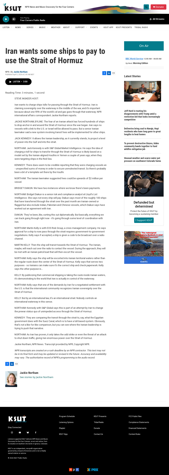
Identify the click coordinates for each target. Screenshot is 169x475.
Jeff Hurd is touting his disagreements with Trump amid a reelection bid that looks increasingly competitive (142, 115)
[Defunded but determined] (144, 184)
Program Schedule (67, 416)
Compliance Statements (139, 422)
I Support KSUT (143, 220)
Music (42, 27)
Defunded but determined (144, 204)
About (66, 27)
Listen (6, 27)
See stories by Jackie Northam (36, 377)
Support (80, 27)
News (18, 27)
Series (30, 27)
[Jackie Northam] (11, 379)
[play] (6, 19)
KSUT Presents (124, 27)
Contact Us (98, 434)
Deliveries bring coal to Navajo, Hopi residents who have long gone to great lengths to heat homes (142, 131)
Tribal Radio (141, 27)
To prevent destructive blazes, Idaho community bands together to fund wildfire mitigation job (141, 146)
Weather (55, 27)
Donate (160, 7)
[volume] (14, 19)
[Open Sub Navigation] (11, 27)
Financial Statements (137, 428)
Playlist (62, 428)
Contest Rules (134, 434)
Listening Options (66, 422)
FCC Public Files (135, 416)
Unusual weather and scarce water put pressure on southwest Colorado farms (142, 159)
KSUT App (108, 27)
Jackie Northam (21, 71)
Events (94, 27)
